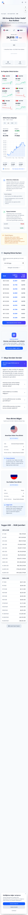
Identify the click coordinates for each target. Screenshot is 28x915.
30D (8, 123)
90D (12, 123)
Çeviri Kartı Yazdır (15, 626)
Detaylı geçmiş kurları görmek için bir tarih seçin (13, 259)
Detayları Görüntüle (13, 267)
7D (4, 123)
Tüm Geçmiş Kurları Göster (14, 322)
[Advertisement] (14, 8)
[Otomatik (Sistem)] (25, 10)
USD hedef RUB (11, 13)
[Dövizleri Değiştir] (14, 30)
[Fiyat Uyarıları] (22, 2)
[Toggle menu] (25, 2)
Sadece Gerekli (14, 907)
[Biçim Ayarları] (25, 7)
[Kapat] (25, 893)
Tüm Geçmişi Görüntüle (18, 169)
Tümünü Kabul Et (14, 903)
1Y (15, 123)
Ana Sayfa (3, 13)
